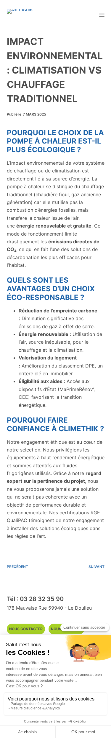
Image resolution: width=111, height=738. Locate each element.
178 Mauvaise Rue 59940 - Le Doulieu (49, 608)
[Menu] (101, 15)
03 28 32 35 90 (42, 598)
